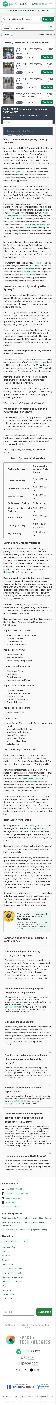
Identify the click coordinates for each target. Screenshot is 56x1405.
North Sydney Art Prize (34, 828)
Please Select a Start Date (15, 29)
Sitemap (5, 1251)
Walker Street (28, 269)
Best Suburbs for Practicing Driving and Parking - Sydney (26, 1218)
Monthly (47, 19)
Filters (6, 35)
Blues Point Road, (29, 272)
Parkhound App (8, 1247)
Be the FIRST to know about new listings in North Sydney (25, 110)
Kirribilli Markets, (43, 263)
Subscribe (44, 1312)
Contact (5, 1260)
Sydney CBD (20, 172)
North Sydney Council (31, 779)
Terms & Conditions (10, 1241)
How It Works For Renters (13, 1268)
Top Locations (8, 1264)
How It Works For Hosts (12, 1273)
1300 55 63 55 (40, 4)
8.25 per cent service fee (39, 225)
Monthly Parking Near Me (13, 1277)
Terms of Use (14, 1077)
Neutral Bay (40, 362)
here (27, 1146)
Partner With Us (8, 1294)
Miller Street (34, 266)
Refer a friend (8, 1290)
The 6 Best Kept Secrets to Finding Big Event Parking (24, 1230)
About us (6, 1255)
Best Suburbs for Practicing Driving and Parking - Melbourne (23, 1223)
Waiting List (7, 1299)
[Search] (3, 19)
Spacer (40, 1402)
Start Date (8, 26)
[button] (46, 35)
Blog (4, 1286)
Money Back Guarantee (12, 1281)
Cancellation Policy (13, 1007)
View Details (47, 57)
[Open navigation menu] (50, 4)
